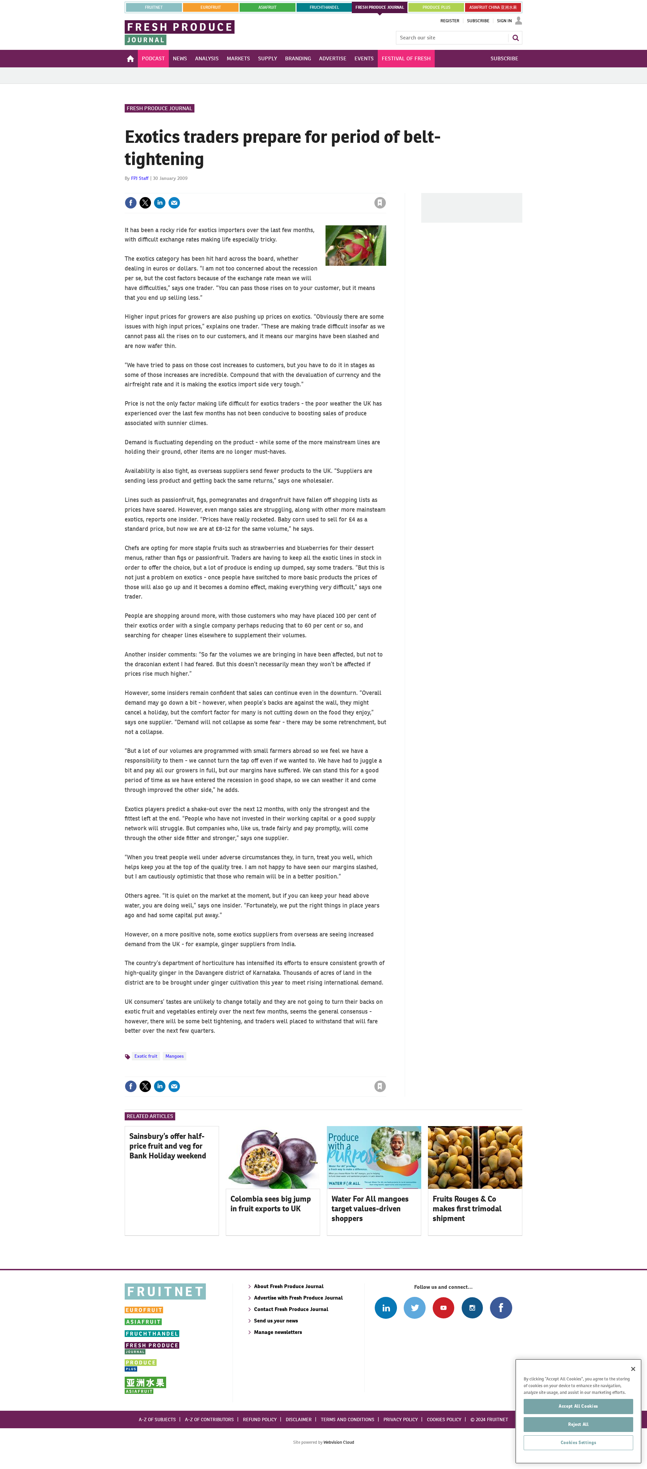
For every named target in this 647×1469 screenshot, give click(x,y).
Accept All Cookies (578, 1406)
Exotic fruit (145, 1056)
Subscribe (478, 21)
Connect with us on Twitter (415, 1308)
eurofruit (211, 7)
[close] (386, 189)
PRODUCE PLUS (436, 7)
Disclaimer (299, 1419)
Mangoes (174, 1056)
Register (449, 21)
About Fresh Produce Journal (289, 1286)
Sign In (504, 21)
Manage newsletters (278, 1332)
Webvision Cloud (339, 1442)
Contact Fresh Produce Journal (291, 1309)
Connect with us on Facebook (501, 1308)
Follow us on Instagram (472, 1308)
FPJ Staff (140, 178)
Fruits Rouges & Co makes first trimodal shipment (467, 1208)
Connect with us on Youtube (443, 1308)
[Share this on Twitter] (145, 203)
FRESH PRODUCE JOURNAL (380, 7)
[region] (578, 1411)
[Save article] (380, 203)
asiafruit (267, 7)
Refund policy (260, 1419)
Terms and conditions (347, 1419)
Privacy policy (400, 1419)
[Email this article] (174, 203)
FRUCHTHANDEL (324, 7)
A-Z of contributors (209, 1419)
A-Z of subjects (157, 1419)
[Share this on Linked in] (160, 203)
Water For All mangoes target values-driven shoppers (370, 1208)
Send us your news (276, 1320)
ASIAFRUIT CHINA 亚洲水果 (493, 7)
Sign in (299, 189)
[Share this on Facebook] (131, 203)
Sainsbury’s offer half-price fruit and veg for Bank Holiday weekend (167, 1146)
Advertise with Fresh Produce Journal (298, 1297)
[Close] (633, 1369)
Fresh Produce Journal (159, 108)
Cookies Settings (578, 1442)
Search (515, 37)
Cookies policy (444, 1419)
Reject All (578, 1424)
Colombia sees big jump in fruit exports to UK (270, 1204)
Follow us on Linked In (386, 1308)
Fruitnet (154, 7)
